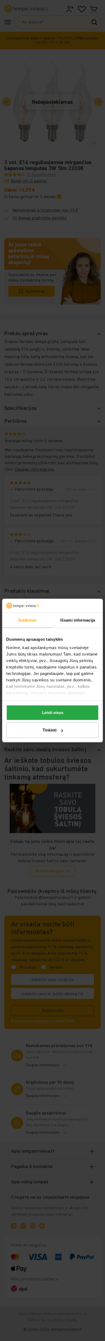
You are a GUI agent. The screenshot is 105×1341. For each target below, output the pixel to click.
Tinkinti (50, 730)
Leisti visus (52, 712)
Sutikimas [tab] (27, 620)
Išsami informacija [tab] (77, 620)
